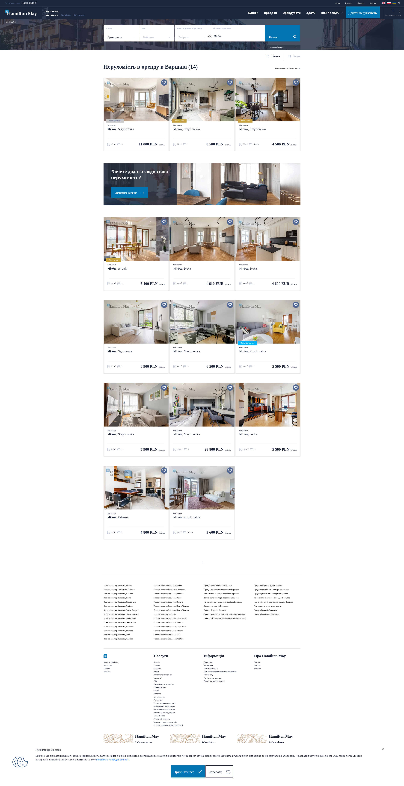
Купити (253, 13)
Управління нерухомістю (164, 684)
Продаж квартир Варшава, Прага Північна (171, 610)
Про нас (348, 3)
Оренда (157, 665)
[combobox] (121, 37)
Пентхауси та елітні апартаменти (268, 606)
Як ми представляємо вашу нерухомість (220, 671)
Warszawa (51, 15)
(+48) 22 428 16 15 (29, 3)
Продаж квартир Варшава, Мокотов (168, 593)
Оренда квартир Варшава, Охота (117, 598)
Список (275, 56)
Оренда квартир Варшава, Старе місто (120, 602)
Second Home (159, 716)
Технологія (208, 665)
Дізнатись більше (126, 192)
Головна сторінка (111, 662)
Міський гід (208, 675)
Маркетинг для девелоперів (165, 722)
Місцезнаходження (222, 28)
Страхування (159, 697)
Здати (310, 13)
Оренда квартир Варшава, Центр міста (120, 622)
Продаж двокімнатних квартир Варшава (271, 593)
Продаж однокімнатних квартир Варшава (271, 589)
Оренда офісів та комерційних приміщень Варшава (225, 618)
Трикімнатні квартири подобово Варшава (221, 598)
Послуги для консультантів (165, 703)
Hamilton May (11, 22)
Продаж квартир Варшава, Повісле (168, 602)
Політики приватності (213, 678)
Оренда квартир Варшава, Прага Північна (121, 614)
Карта (296, 56)
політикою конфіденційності (112, 759)
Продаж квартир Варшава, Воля (167, 634)
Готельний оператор (162, 719)
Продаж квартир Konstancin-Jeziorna (169, 589)
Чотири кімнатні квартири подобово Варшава (223, 602)
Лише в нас (208, 662)
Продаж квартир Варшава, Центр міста (170, 618)
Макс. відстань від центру (189, 28)
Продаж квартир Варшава (165, 614)
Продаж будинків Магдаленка (266, 614)
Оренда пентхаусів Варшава (216, 606)
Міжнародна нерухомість (164, 706)
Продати (270, 13)
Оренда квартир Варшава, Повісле (118, 606)
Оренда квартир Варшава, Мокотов (118, 593)
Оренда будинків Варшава (215, 610)
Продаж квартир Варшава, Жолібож (169, 639)
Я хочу (109, 28)
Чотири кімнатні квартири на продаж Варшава (273, 602)
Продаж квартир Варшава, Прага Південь (171, 606)
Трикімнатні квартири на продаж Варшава (272, 598)
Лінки (337, 3)
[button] (384, 3)
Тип (144, 28)
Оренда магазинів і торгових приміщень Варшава (224, 614)
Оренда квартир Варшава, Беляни (118, 585)
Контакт (373, 3)
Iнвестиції (158, 678)
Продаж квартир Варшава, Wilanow (168, 630)
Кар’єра (361, 3)
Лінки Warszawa (211, 668)
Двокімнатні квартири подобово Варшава (221, 593)
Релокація (158, 700)
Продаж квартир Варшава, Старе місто (170, 626)
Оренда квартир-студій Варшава (218, 585)
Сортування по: (286, 68)
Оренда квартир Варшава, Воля (117, 634)
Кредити (157, 693)
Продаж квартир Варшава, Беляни (168, 585)
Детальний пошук (276, 47)
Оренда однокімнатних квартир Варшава (221, 589)
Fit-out (156, 690)
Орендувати (292, 13)
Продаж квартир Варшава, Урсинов (168, 622)
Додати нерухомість (362, 13)
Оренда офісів (160, 687)
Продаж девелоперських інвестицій (168, 725)
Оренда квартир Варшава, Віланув (118, 630)
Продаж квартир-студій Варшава (268, 585)
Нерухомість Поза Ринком (164, 709)
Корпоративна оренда (163, 675)
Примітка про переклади (214, 681)
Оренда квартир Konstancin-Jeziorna (119, 589)
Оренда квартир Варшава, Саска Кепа (120, 618)
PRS (155, 681)
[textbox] (148, 37)
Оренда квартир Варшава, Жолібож (118, 639)
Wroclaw (79, 15)
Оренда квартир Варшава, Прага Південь (121, 610)
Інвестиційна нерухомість (164, 712)
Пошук (273, 37)
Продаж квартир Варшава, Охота (167, 598)
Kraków (66, 15)
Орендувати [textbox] (114, 37)
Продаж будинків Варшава (265, 610)
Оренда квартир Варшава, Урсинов (118, 626)
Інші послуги (330, 13)
